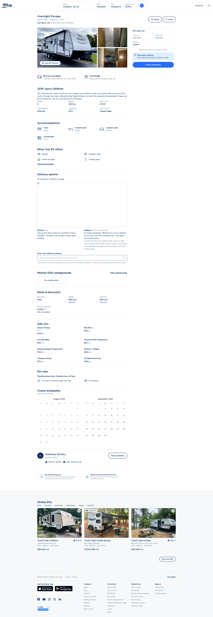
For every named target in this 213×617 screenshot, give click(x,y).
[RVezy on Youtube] (44, 599)
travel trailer (59, 505)
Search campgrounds (115, 600)
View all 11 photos (51, 63)
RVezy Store (88, 609)
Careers (87, 593)
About (86, 587)
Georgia (81, 505)
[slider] (77, 540)
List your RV (111, 590)
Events (109, 609)
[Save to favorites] (79, 511)
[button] (77, 5)
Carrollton (90, 505)
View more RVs (167, 559)
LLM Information (160, 593)
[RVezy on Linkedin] (60, 599)
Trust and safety (137, 596)
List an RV (199, 6)
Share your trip (136, 606)
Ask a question (117, 456)
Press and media (90, 596)
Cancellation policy (138, 603)
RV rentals (48, 505)
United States (70, 505)
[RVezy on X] (54, 599)
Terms (67, 577)
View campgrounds (118, 273)
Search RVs (111, 587)
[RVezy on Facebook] (38, 599)
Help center (159, 587)
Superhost (111, 606)
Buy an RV (111, 596)
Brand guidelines (90, 600)
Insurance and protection (140, 593)
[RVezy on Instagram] (49, 599)
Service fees (136, 600)
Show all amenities (45, 164)
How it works (136, 587)
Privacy (75, 577)
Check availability (153, 65)
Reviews (87, 606)
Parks (109, 612)
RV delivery (135, 590)
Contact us (159, 590)
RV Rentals (111, 593)
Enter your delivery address (49, 253)
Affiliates (87, 603)
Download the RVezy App (116, 603)
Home (39, 505)
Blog (85, 590)
